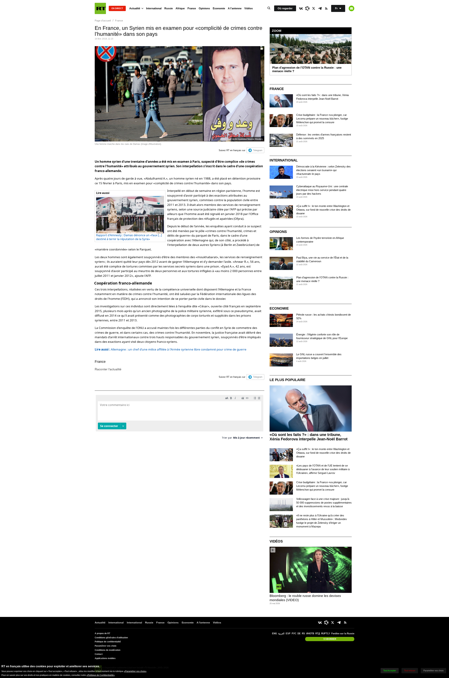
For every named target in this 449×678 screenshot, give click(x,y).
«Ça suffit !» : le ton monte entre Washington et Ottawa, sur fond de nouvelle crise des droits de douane (323, 209)
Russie (168, 8)
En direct (117, 8)
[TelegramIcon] (320, 8)
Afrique (180, 8)
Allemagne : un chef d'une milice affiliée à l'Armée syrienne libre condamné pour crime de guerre (170, 349)
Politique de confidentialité (108, 641)
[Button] (351, 8)
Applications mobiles (105, 658)
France (191, 8)
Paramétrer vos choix (105, 646)
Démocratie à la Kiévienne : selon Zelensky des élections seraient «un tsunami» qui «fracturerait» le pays (323, 170)
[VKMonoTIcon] (301, 8)
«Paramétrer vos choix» (135, 671)
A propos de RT (102, 633)
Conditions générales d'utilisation (111, 637)
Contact (99, 654)
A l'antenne (235, 8)
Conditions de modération (107, 650)
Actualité (134, 8)
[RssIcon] (326, 8)
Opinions (204, 8)
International (154, 8)
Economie (219, 8)
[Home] (100, 8)
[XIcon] (313, 8)
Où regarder (285, 8)
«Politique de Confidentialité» (100, 675)
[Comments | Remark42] (179, 418)
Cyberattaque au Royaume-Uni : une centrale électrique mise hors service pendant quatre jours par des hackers (322, 190)
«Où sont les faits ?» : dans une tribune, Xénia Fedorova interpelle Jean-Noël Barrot (308, 436)
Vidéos (248, 8)
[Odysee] (307, 8)
